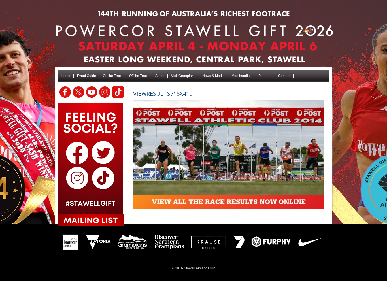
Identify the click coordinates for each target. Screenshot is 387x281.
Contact (284, 76)
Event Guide (86, 76)
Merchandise (241, 76)
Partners (264, 76)
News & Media (213, 76)
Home (65, 76)
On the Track (112, 76)
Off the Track (138, 76)
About (159, 76)
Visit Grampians (183, 76)
